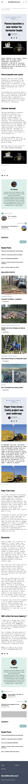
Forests (19, 17)
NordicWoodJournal (14, 2)
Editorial (14, 17)
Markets (13, 18)
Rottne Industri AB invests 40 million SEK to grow (14, 358)
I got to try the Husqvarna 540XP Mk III (9, 258)
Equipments (8, 8)
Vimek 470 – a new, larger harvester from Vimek (11, 254)
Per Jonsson (14, 34)
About (2, 765)
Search (4, 238)
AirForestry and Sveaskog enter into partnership (12, 251)
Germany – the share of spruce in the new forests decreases (12, 262)
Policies (18, 325)
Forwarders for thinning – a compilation (11, 299)
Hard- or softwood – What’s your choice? (10, 267)
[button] (2, 2)
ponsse (3, 170)
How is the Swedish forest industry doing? (12, 387)
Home (2, 8)
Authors (17, 765)
